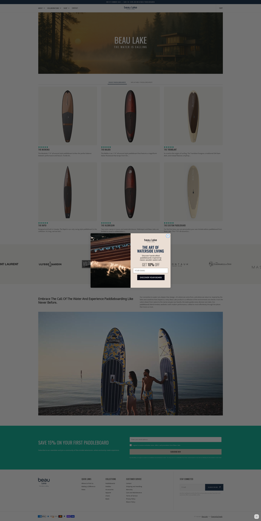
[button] (150, 279)
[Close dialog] (168, 236)
